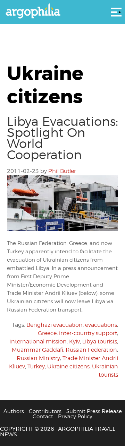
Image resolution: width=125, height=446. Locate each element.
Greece (47, 333)
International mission (38, 341)
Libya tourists (99, 341)
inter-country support (88, 333)
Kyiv (74, 341)
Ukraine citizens (68, 366)
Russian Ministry (38, 358)
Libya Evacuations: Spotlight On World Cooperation (62, 138)
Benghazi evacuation (54, 325)
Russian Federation (91, 350)
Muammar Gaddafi (37, 350)
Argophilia (62, 11)
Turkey (36, 366)
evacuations (101, 325)
